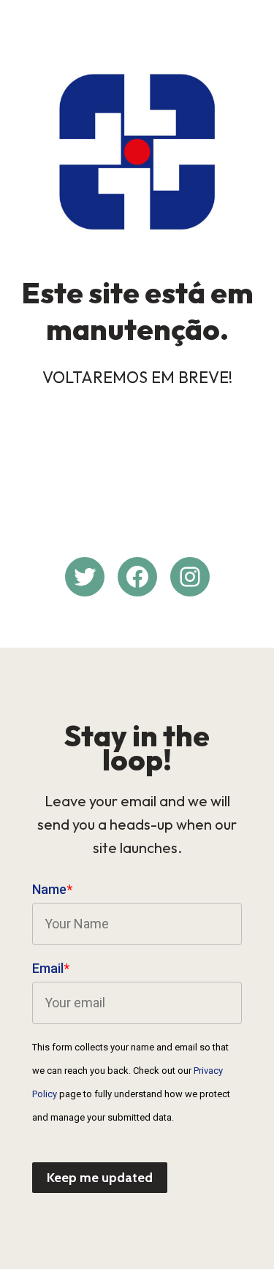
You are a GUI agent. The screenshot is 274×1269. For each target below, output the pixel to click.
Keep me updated (100, 1178)
